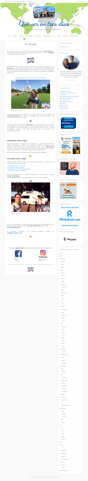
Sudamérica (38, 35)
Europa (21, 35)
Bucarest (64, 363)
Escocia (62, 289)
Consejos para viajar (64, 108)
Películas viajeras (63, 94)
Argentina (63, 397)
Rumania (62, 360)
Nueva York (64, 388)
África (59, 35)
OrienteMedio (46, 35)
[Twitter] (69, 80)
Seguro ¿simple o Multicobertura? (66, 101)
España (15, 35)
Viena (63, 281)
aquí (45, 78)
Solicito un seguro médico (17, 170)
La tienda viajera (74, 35)
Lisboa (63, 346)
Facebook (17, 261)
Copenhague (64, 287)
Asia (54, 35)
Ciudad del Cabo (65, 459)
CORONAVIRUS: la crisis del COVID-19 (67, 93)
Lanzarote (63, 261)
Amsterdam (64, 309)
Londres (63, 351)
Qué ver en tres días (44, 23)
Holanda (62, 306)
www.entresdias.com (13, 131)
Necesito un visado (63, 105)
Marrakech (64, 453)
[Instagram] (82, 1)
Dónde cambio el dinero (16, 166)
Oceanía (65, 35)
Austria (62, 278)
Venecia (63, 335)
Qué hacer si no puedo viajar (65, 91)
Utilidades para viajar (64, 106)
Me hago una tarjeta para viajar (19, 169)
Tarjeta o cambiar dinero (64, 99)
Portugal (63, 343)
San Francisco (65, 391)
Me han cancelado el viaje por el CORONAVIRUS (69, 96)
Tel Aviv (63, 422)
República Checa (64, 354)
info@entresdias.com (14, 233)
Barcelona (63, 258)
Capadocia (64, 416)
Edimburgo (64, 292)
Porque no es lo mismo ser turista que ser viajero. (15, 1)
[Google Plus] (81, 1)
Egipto (62, 445)
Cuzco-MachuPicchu (66, 405)
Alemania (63, 272)
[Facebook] (77, 1)
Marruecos (63, 450)
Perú (62, 402)
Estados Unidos (64, 380)
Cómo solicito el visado (16, 167)
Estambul (64, 414)
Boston (63, 383)
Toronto (63, 371)
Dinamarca (63, 284)
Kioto (63, 433)
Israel (62, 419)
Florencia (64, 326)
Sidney (63, 467)
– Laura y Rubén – (30, 1)
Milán (63, 329)
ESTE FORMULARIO (13, 227)
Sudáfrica (63, 456)
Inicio (10, 35)
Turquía (62, 411)
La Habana (64, 377)
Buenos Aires (64, 399)
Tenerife (62, 267)
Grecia (62, 301)
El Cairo (63, 447)
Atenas (63, 303)
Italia (62, 323)
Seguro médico (63, 103)
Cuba (62, 374)
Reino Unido (63, 349)
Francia (62, 295)
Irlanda (62, 318)
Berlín (63, 275)
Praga (63, 357)
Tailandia (63, 436)
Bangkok (64, 439)
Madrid (62, 264)
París (63, 298)
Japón (62, 428)
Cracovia (64, 340)
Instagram (45, 259)
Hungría (62, 312)
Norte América (29, 35)
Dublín (63, 320)
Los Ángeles (64, 385)
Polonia (62, 337)
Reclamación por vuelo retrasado (66, 98)
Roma (63, 332)
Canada (62, 368)
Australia (63, 464)
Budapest (64, 315)
